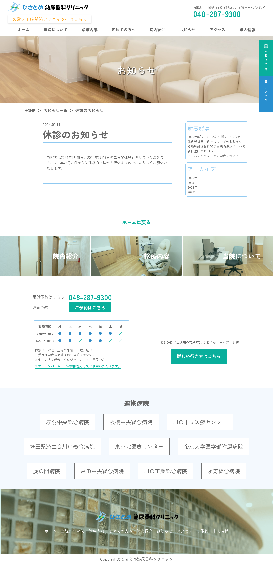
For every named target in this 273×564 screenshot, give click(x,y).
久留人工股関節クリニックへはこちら (49, 19)
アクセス (217, 29)
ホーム (24, 29)
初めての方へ (124, 29)
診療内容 (90, 29)
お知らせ (187, 29)
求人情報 (247, 29)
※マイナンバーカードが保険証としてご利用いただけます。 (78, 366)
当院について (56, 29)
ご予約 (202, 531)
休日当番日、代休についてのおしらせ (215, 141)
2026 (191, 177)
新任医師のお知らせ (202, 151)
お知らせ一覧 (55, 110)
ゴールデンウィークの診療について (213, 155)
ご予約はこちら (90, 307)
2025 (191, 182)
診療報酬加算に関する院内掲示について (216, 146)
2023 (191, 192)
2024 (191, 187)
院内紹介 (157, 29)
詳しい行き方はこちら (199, 356)
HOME (30, 110)
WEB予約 (266, 60)
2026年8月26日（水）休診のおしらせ (214, 136)
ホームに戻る (136, 222)
